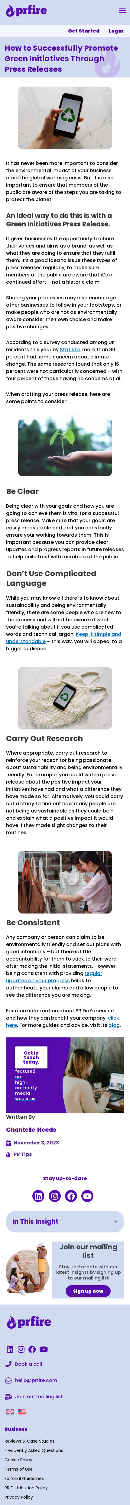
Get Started (83, 30)
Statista (70, 349)
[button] (122, 10)
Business (16, 1429)
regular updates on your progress (54, 977)
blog (114, 1025)
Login (116, 30)
